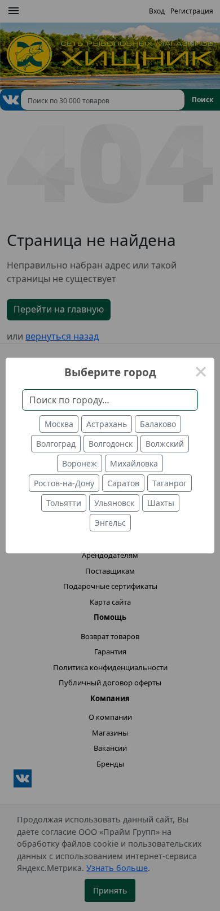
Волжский (165, 443)
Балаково (158, 424)
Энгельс (110, 522)
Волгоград (56, 443)
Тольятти (63, 503)
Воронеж (79, 463)
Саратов (123, 483)
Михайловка (134, 463)
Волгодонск (111, 443)
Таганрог (169, 483)
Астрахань (106, 424)
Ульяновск (114, 503)
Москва (59, 424)
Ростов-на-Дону (64, 483)
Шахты (160, 503)
